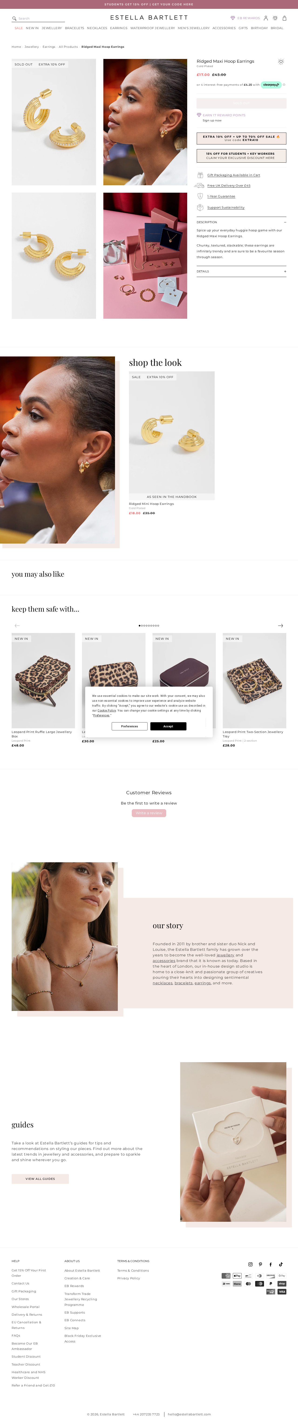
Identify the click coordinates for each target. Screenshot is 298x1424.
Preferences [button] (101, 715)
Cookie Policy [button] (107, 710)
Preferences (129, 726)
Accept (168, 726)
